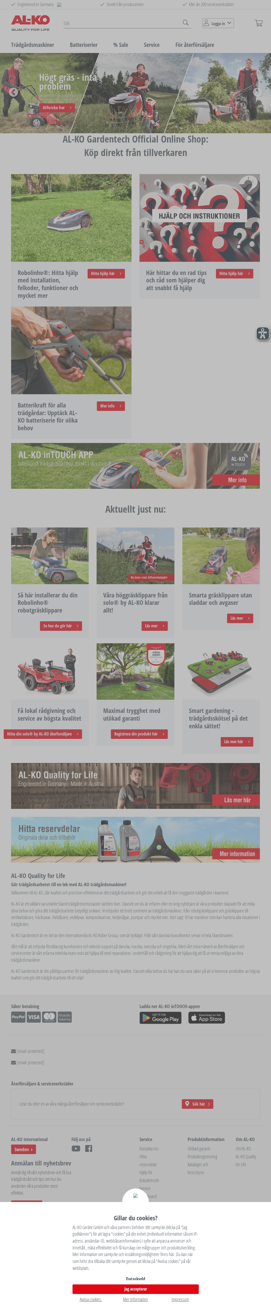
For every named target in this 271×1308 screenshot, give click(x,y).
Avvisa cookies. (91, 1299)
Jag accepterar (135, 1289)
